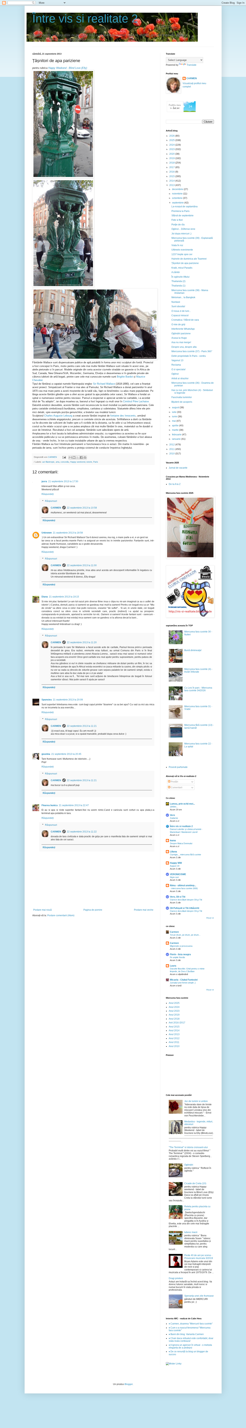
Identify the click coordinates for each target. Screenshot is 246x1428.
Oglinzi (175, 374)
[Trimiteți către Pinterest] (85, 457)
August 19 (174, 866)
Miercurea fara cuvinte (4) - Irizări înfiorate (198, 670)
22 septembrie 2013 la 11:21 (82, 726)
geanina (46, 754)
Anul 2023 (174, 1011)
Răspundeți (48, 494)
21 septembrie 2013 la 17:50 (63, 481)
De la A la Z (174, 484)
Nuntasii (175, 302)
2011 (172, 449)
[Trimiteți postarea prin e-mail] (64, 457)
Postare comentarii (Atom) (60, 915)
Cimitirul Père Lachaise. (136, 401)
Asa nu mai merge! (181, 342)
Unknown (47, 532)
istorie (89, 462)
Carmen (174, 932)
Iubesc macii (190, 1232)
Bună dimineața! (192, 650)
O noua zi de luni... (181, 311)
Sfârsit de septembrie (182, 215)
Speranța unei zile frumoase (199, 1295)
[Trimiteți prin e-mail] (70, 457)
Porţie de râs (178, 224)
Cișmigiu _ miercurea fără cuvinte (185, 854)
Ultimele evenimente (182, 249)
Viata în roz (177, 245)
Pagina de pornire (92, 910)
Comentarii (176, 787)
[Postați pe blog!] (74, 457)
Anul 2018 (174, 1018)
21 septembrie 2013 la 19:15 (64, 596)
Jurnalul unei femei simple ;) (183, 983)
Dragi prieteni (176, 1278)
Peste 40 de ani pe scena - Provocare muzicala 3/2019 (198, 1256)
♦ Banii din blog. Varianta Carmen (186, 1334)
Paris (95, 462)
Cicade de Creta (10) (195, 1183)
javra (44, 481)
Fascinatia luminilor (181, 397)
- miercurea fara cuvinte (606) (184, 888)
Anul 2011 (174, 1042)
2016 (172, 171)
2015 (172, 176)
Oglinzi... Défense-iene (183, 229)
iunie (175, 416)
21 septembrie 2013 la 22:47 (74, 805)
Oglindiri (188, 1164)
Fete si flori (177, 220)
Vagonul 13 (177, 360)
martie (175, 430)
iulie (174, 412)
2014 (172, 180)
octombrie (177, 198)
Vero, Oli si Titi (177, 896)
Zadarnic (174, 818)
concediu (65, 462)
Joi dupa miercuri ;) (181, 233)
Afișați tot (210, 918)
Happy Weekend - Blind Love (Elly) (67, 67)
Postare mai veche (143, 910)
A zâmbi (175, 272)
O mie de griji (178, 324)
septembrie (178, 202)
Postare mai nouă (42, 910)
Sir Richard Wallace (103, 383)
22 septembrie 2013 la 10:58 (82, 507)
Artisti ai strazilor (180, 378)
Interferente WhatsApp (183, 329)
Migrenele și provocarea (181, 946)
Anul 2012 (174, 1038)
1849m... (174, 807)
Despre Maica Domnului (181, 843)
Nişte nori (174, 877)
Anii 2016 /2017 (177, 1022)
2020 (172, 154)
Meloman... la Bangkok (183, 297)
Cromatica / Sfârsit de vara (185, 320)
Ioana (173, 840)
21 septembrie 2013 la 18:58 (68, 532)
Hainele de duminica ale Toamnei (189, 258)
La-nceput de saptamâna (184, 206)
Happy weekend (77, 462)
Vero (172, 815)
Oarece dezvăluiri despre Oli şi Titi (186, 900)
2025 (172, 140)
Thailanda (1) (178, 285)
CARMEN (56, 507)
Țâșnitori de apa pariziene (185, 263)
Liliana (173, 851)
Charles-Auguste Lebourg (58, 415)
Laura (173, 965)
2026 (172, 135)
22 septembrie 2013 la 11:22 (82, 831)
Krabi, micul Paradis (181, 267)
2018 (172, 162)
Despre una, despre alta (184, 347)
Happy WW (176, 863)
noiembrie (177, 193)
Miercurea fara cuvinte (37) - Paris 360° (191, 351)
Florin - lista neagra (180, 954)
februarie (177, 434)
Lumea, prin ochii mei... (182, 803)
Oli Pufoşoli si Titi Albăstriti (184, 908)
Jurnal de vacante (178, 467)
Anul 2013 (174, 1034)
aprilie (175, 425)
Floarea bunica (50, 805)
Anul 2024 (174, 1007)
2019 (172, 158)
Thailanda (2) (178, 281)
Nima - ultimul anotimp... (183, 885)
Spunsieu (47, 699)
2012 (172, 444)
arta (57, 462)
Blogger (129, 1384)
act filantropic (48, 462)
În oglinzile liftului (180, 276)
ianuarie (176, 439)
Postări (174, 781)
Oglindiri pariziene (181, 333)
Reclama (176, 364)
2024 (172, 145)
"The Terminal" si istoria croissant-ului (188, 1147)
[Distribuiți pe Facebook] (81, 457)
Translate (191, 65)
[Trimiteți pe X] (78, 457)
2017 (172, 167)
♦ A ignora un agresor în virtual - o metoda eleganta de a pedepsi (190, 1346)
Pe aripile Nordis (177, 957)
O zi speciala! (178, 369)
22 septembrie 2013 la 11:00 (82, 565)
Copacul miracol (180, 315)
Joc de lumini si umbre (196, 1101)
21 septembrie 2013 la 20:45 (66, 754)
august (176, 407)
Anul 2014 (174, 1030)
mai (174, 421)
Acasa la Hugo (179, 338)
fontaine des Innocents (123, 415)
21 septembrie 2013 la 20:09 (68, 699)
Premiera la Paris (180, 211)
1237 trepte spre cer (181, 254)
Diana (45, 596)
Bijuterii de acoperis (181, 402)
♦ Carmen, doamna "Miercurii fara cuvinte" (191, 1323)
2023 (172, 149)
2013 (172, 185)
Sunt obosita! (178, 306)
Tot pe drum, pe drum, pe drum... (185, 935)
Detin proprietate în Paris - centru (188, 356)
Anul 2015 (174, 1026)
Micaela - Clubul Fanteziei (184, 979)
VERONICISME (178, 874)
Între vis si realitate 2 (85, 18)
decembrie (178, 189)
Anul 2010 (174, 1046)
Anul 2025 (174, 1003)
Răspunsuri (51, 501)
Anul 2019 (174, 1014)
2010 (172, 453)
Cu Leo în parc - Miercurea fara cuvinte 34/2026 (198, 689)
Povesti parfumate (178, 767)
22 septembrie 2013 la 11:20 (82, 642)
